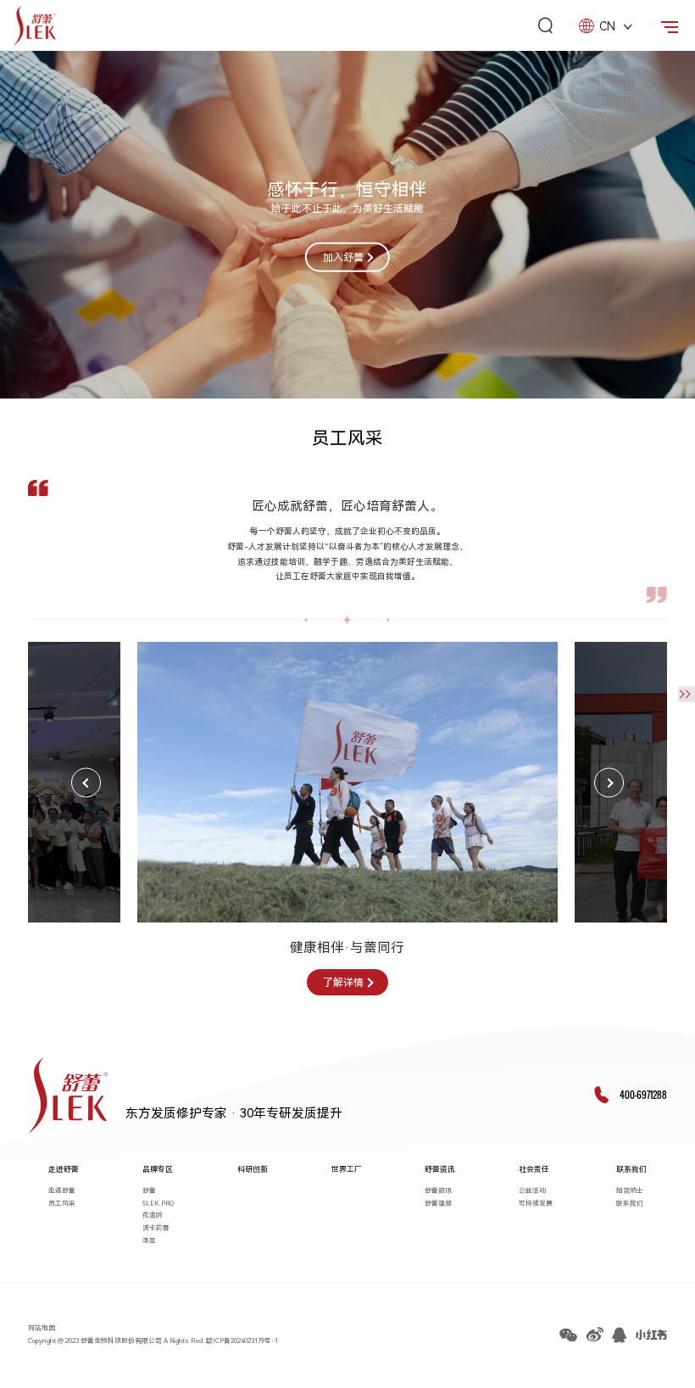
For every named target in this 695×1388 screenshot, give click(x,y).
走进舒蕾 (63, 1169)
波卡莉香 (156, 1228)
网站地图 (41, 1328)
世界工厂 (346, 1169)
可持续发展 (536, 1203)
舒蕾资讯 (440, 1169)
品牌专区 (157, 1169)
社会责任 (534, 1169)
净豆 (149, 1241)
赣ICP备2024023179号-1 (242, 1341)
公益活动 (532, 1191)
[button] (86, 782)
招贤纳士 (629, 1191)
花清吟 (152, 1215)
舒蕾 (149, 1191)
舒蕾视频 (438, 1203)
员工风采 (61, 1203)
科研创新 (252, 1169)
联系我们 (631, 1169)
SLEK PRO (158, 1203)
